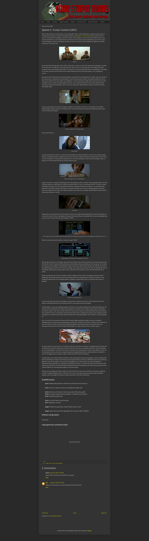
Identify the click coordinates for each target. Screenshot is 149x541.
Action (50, 463)
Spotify (73, 22)
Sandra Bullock (59, 463)
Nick (47, 482)
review (54, 463)
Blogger (89, 530)
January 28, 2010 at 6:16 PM (57, 482)
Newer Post (45, 513)
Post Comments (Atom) (55, 516)
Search (102, 22)
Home (42, 22)
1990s (47, 463)
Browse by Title (81, 22)
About (48, 22)
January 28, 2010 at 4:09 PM (57, 473)
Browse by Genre (93, 22)
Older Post (104, 513)
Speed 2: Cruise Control (83, 36)
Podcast (55, 22)
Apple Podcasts (64, 22)
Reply (47, 477)
